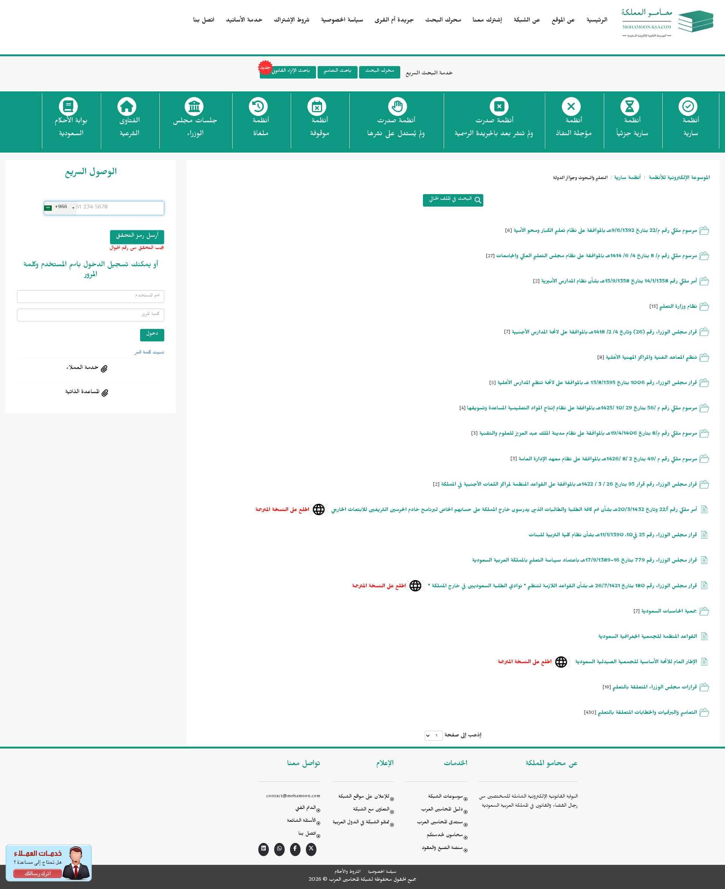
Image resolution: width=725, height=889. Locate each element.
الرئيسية (597, 21)
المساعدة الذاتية (82, 393)
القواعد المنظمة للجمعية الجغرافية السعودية (647, 637)
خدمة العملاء (82, 368)
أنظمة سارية (627, 179)
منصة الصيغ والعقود (442, 849)
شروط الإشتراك (292, 21)
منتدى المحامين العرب (440, 823)
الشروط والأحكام (348, 872)
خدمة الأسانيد (244, 21)
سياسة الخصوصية (342, 21)
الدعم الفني (305, 809)
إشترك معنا (487, 21)
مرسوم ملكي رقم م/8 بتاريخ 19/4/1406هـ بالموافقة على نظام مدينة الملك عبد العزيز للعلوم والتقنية (587, 434)
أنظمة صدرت (396, 128)
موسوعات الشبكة (445, 797)
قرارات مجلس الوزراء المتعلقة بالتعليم (654, 688)
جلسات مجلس (195, 128)
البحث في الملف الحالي (450, 199)
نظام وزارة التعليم (678, 307)
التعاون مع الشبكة (371, 810)
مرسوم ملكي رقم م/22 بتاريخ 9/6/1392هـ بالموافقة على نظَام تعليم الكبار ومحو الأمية (604, 231)
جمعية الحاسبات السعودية (668, 612)
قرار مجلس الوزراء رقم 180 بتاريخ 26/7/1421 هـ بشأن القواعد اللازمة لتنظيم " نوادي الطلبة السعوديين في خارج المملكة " (562, 587)
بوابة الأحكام (71, 128)
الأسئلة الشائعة (301, 821)
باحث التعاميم (338, 71)
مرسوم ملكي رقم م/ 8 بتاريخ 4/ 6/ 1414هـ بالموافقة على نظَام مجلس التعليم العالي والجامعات (596, 257)
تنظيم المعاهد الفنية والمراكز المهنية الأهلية (651, 358)
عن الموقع (563, 21)
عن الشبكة (527, 21)
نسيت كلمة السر (149, 353)
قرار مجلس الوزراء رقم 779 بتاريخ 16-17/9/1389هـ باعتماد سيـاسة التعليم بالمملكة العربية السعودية (584, 561)
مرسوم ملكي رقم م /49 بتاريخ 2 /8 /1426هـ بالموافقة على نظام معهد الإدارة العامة (607, 460)
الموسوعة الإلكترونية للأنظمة (678, 179)
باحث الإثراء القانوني (290, 71)
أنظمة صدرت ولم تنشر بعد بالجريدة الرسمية (494, 128)
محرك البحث (443, 21)
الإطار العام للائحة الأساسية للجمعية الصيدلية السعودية (635, 663)
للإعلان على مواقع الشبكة (363, 797)
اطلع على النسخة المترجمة (282, 511)
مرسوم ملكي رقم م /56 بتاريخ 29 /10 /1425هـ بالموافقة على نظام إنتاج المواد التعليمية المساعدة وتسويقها (581, 409)
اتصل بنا (203, 21)
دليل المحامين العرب (442, 810)
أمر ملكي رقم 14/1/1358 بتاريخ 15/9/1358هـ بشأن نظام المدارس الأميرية (618, 282)
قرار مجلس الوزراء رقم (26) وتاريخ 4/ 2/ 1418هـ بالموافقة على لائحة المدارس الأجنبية (604, 333)
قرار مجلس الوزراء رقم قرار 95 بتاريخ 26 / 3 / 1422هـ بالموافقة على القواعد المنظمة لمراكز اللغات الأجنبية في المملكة (568, 485)
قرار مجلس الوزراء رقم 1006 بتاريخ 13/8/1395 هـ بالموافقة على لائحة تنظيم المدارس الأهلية (596, 384)
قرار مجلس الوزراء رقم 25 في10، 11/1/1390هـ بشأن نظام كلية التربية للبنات (613, 536)
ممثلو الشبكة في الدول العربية (361, 823)
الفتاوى (129, 128)
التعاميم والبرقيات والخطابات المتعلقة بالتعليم (647, 713)
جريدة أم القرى (394, 21)
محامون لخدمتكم (445, 836)
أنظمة (691, 128)
